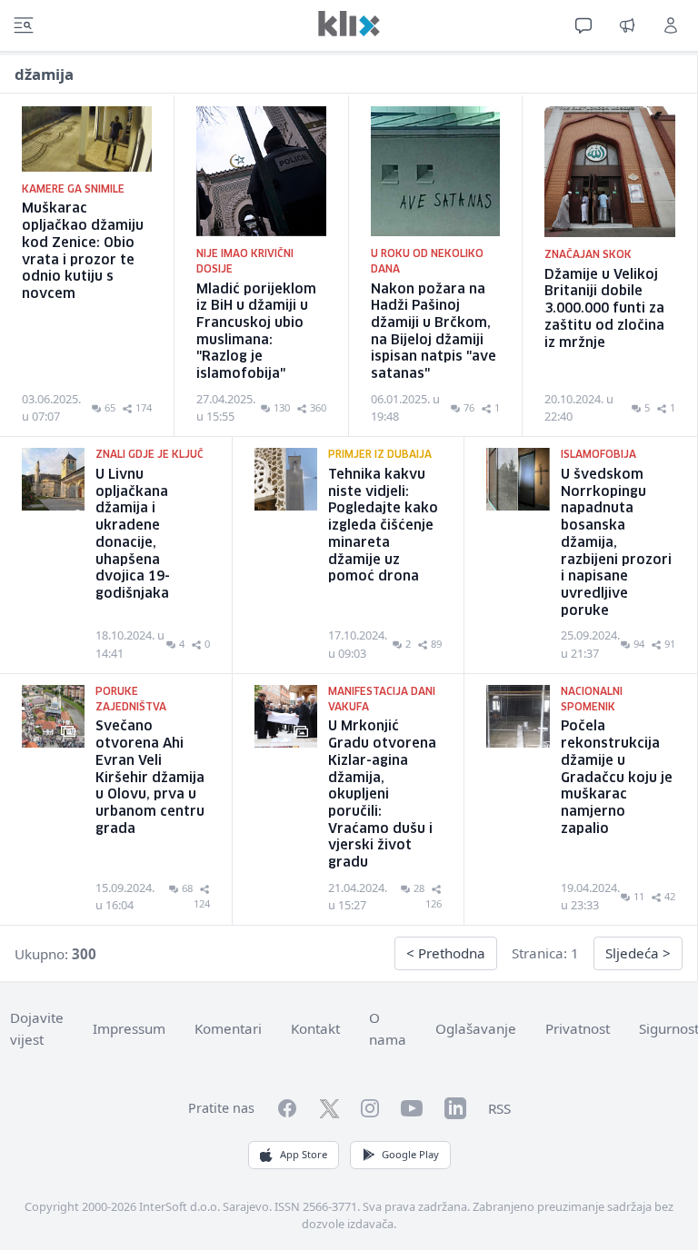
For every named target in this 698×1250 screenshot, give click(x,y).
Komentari (228, 1028)
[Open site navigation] (24, 25)
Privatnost (577, 1028)
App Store (303, 1154)
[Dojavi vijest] (627, 25)
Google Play (410, 1154)
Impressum (129, 1028)
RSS (499, 1108)
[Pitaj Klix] (583, 25)
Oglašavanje (475, 1028)
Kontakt (315, 1028)
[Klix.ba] (349, 23)
